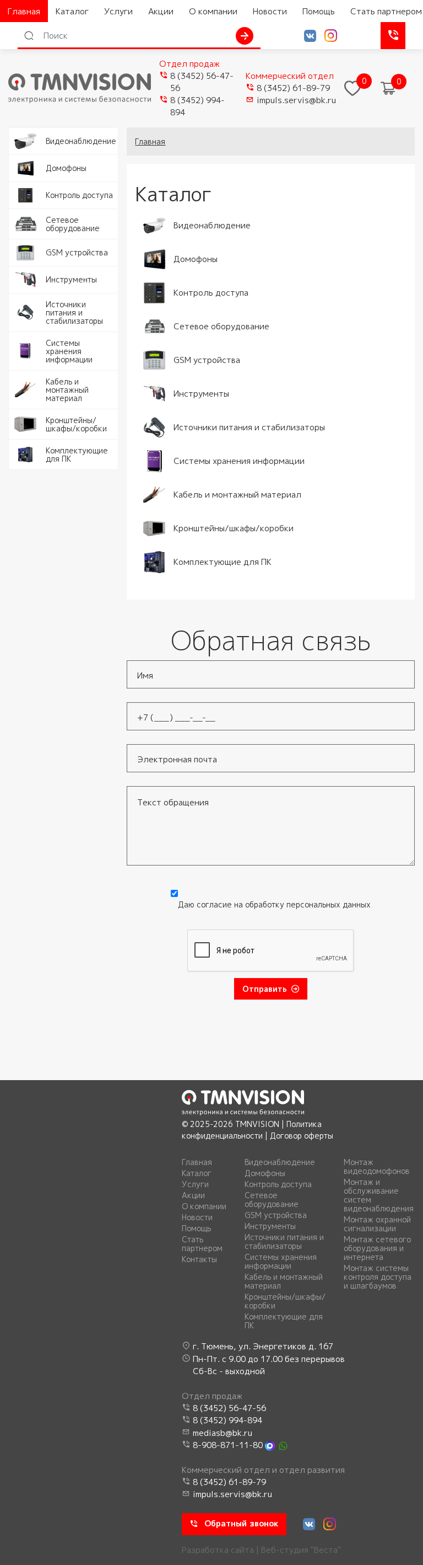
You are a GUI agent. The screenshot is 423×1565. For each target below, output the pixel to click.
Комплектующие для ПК (284, 1321)
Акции (160, 11)
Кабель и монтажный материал (284, 1281)
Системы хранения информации (281, 1261)
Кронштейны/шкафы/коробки (285, 1301)
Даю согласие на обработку (274, 904)
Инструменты (270, 1226)
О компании (213, 11)
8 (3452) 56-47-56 (202, 82)
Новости (270, 11)
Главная (24, 11)
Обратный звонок (393, 35)
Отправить (264, 989)
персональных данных (328, 904)
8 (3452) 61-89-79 (293, 88)
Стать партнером (202, 1244)
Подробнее (32, 134)
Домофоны (265, 1173)
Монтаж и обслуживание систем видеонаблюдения (379, 1195)
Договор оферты (301, 1135)
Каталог (72, 11)
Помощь (318, 11)
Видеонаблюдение (280, 1162)
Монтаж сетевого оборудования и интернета (377, 1248)
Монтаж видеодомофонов (377, 1167)
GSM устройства (276, 1215)
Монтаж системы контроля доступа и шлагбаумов (377, 1277)
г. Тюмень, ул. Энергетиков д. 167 (263, 1346)
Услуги (118, 11)
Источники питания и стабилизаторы (284, 1242)
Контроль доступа (278, 1184)
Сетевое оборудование (272, 1200)
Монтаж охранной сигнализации (377, 1224)
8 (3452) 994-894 (197, 106)
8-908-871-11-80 (228, 1445)
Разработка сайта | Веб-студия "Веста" (261, 1550)
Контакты (199, 1259)
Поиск (244, 36)
